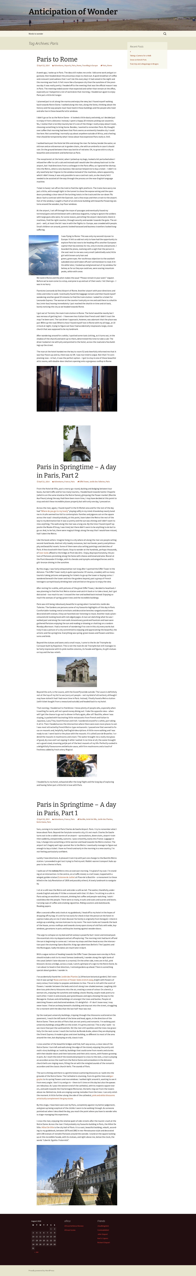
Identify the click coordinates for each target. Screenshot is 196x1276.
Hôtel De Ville (47, 1127)
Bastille (82, 819)
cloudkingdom (103, 1226)
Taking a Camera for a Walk (140, 55)
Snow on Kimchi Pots (138, 60)
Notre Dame (41, 822)
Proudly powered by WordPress (41, 1270)
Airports (67, 65)
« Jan (36, 1252)
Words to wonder (36, 33)
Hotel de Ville (91, 819)
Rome (79, 65)
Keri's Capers (102, 1238)
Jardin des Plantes (105, 819)
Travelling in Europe (90, 65)
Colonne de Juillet (66, 877)
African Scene (69, 1230)
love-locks (44, 552)
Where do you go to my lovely (54, 511)
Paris (74, 65)
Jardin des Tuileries (97, 481)
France (67, 481)
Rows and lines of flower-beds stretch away (73, 979)
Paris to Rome (57, 59)
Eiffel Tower (84, 481)
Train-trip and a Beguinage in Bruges (144, 64)
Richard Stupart (103, 1242)
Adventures (58, 65)
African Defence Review (73, 1226)
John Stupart (102, 1234)
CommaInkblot (103, 1230)
